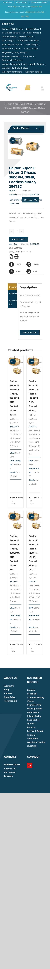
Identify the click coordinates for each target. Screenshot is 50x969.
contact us (30, 200)
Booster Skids (32, 29)
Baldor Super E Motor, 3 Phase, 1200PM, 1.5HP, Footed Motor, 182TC (33, 553)
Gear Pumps (8, 40)
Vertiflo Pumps (37, 64)
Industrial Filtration (11, 48)
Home (8, 103)
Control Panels (9, 36)
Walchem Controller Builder (15, 68)
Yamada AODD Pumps (12, 29)
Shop (15, 103)
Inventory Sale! (31, 48)
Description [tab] (13, 287)
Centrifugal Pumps (11, 33)
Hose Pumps (32, 44)
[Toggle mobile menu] (42, 86)
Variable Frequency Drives (14, 64)
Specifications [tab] (13, 293)
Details (19, 498)
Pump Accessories (11, 56)
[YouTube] (29, 765)
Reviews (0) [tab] (13, 302)
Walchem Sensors (33, 72)
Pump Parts (28, 56)
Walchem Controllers (12, 72)
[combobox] (26, 129)
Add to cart (18, 239)
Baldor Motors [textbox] (25, 128)
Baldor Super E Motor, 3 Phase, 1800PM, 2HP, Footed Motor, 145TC (33, 398)
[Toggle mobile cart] (42, 89)
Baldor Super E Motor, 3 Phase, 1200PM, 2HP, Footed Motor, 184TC (14, 398)
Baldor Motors (24, 252)
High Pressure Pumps (12, 44)
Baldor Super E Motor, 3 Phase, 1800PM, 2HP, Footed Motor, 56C (15, 553)
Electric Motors (26, 36)
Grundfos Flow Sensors (28, 40)
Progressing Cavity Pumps (14, 52)
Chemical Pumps (31, 33)
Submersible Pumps (11, 60)
